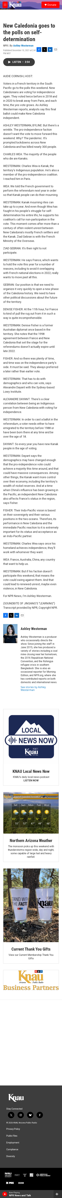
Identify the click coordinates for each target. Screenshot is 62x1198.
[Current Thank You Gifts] (31, 905)
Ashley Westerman (23, 45)
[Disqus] (31, 1042)
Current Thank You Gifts (30, 949)
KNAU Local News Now (31, 771)
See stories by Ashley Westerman (33, 688)
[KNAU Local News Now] (31, 736)
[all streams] (58, 1194)
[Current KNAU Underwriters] (31, 980)
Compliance (12, 1149)
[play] (5, 1194)
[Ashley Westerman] (10, 633)
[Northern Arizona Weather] (31, 813)
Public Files (11, 1136)
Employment (12, 1142)
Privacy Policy (13, 1129)
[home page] (15, 5)
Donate (51, 4)
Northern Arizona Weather (31, 840)
